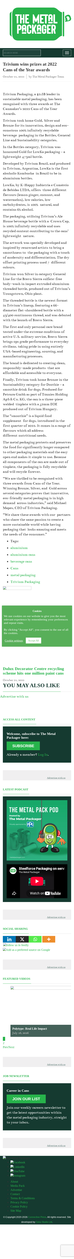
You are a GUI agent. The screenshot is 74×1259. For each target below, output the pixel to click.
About (14, 1181)
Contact (15, 1194)
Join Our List (26, 1099)
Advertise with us (14, 696)
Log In (43, 754)
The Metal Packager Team (48, 76)
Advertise (16, 1189)
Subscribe (23, 746)
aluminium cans (22, 555)
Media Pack (17, 1185)
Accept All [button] (33, 640)
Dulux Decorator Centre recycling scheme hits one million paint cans (33, 671)
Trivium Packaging (25, 582)
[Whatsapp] (35, 939)
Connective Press (37, 1217)
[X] (22, 939)
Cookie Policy (19, 1206)
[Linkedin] (9, 939)
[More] (49, 939)
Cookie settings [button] (14, 640)
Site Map (15, 1210)
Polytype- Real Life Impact (29, 1028)
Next (11, 1047)
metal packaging (22, 575)
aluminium (19, 548)
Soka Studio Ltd (44, 1222)
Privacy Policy (19, 1202)
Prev (5, 1047)
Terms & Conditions (22, 1198)
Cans (14, 568)
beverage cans (21, 561)
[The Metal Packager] (37, 23)
